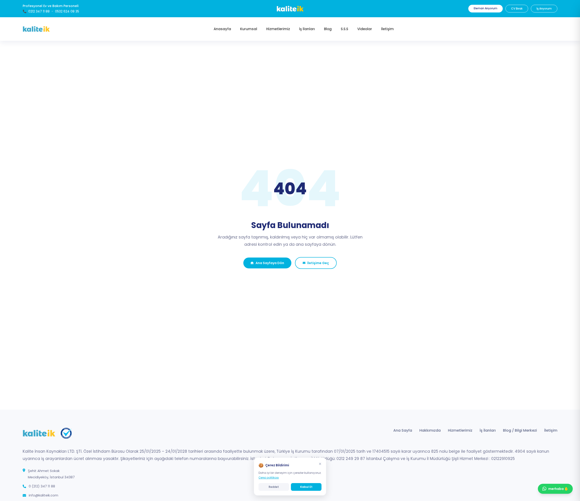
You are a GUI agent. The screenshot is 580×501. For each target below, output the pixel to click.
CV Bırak (516, 8)
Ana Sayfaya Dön (270, 263)
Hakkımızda (430, 430)
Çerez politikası (269, 477)
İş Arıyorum (544, 8)
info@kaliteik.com (43, 495)
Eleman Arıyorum (485, 8)
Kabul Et (306, 487)
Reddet (274, 487)
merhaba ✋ (558, 488)
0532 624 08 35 (67, 11)
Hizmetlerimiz (460, 430)
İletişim (550, 430)
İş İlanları (488, 430)
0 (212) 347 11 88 (42, 486)
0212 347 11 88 (39, 11)
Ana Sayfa (402, 430)
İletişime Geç (318, 263)
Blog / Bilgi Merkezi (520, 430)
